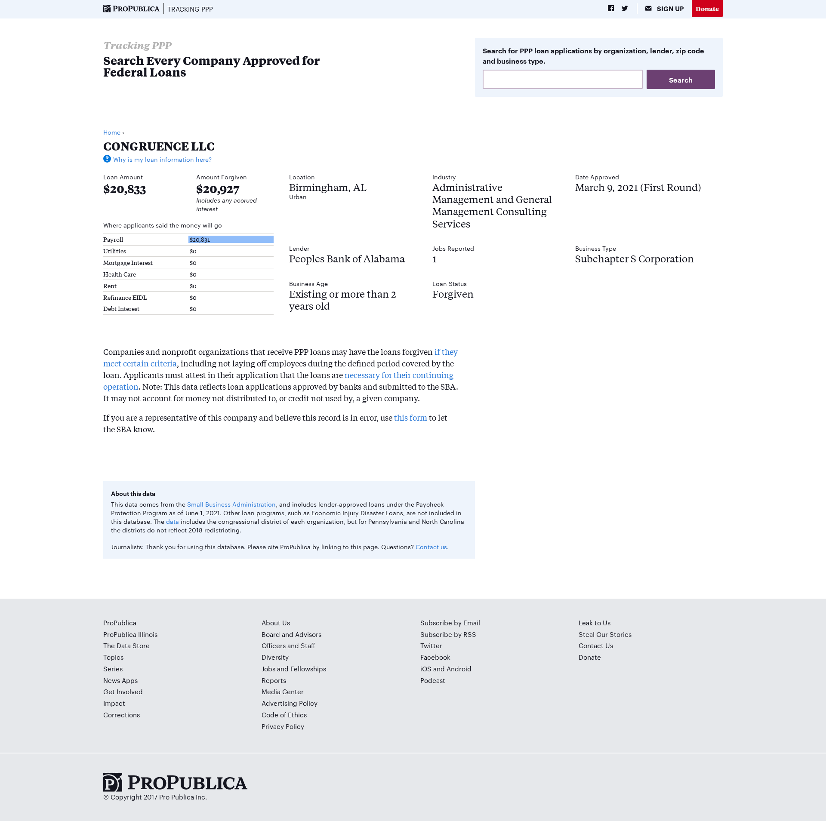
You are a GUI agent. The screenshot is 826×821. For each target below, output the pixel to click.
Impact (114, 702)
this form (410, 417)
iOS (425, 668)
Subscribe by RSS (448, 634)
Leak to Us (594, 622)
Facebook (435, 656)
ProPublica (119, 622)
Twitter (431, 645)
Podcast (432, 680)
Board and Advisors (291, 634)
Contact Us (596, 645)
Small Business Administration (231, 504)
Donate (707, 8)
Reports (274, 680)
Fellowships (308, 668)
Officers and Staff (288, 645)
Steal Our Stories (605, 634)
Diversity (275, 656)
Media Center (283, 691)
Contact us (431, 546)
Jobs (268, 668)
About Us (276, 622)
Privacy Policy (283, 726)
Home (111, 132)
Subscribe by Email (450, 622)
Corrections (121, 714)
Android (459, 668)
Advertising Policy (289, 702)
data (172, 521)
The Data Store (126, 645)
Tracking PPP (190, 8)
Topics (113, 656)
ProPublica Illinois (130, 634)
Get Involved (123, 691)
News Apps (120, 680)
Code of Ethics (284, 714)
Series (113, 668)
